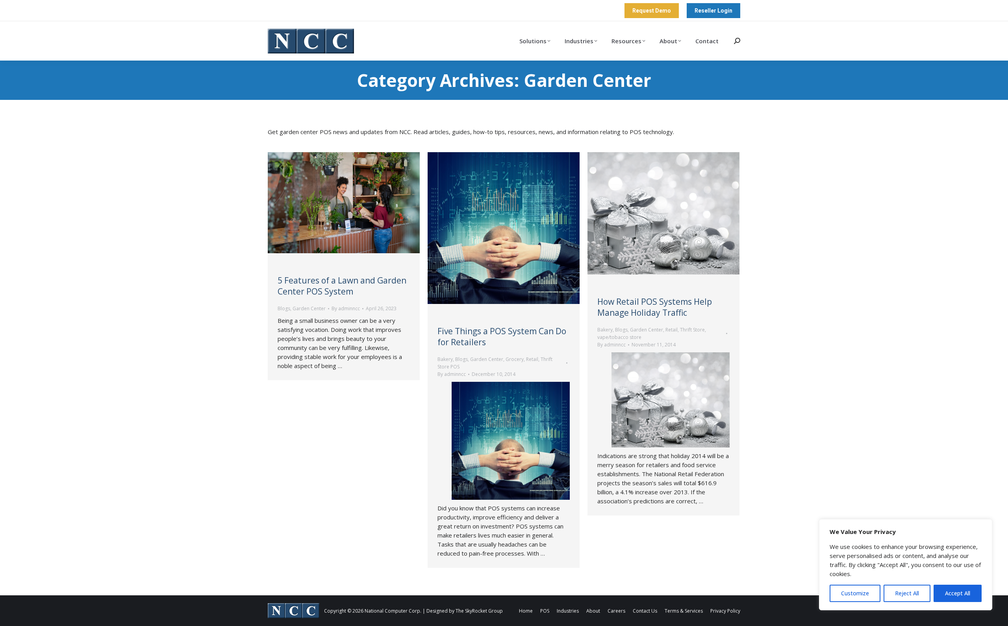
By (346, 308)
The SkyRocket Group (479, 611)
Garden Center (309, 308)
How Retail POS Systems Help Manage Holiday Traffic (654, 307)
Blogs (284, 308)
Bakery (445, 359)
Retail (532, 359)
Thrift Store (692, 329)
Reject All (907, 593)
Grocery (515, 359)
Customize (855, 593)
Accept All (957, 593)
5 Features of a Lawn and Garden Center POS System (342, 286)
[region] (905, 564)
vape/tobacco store (619, 337)
